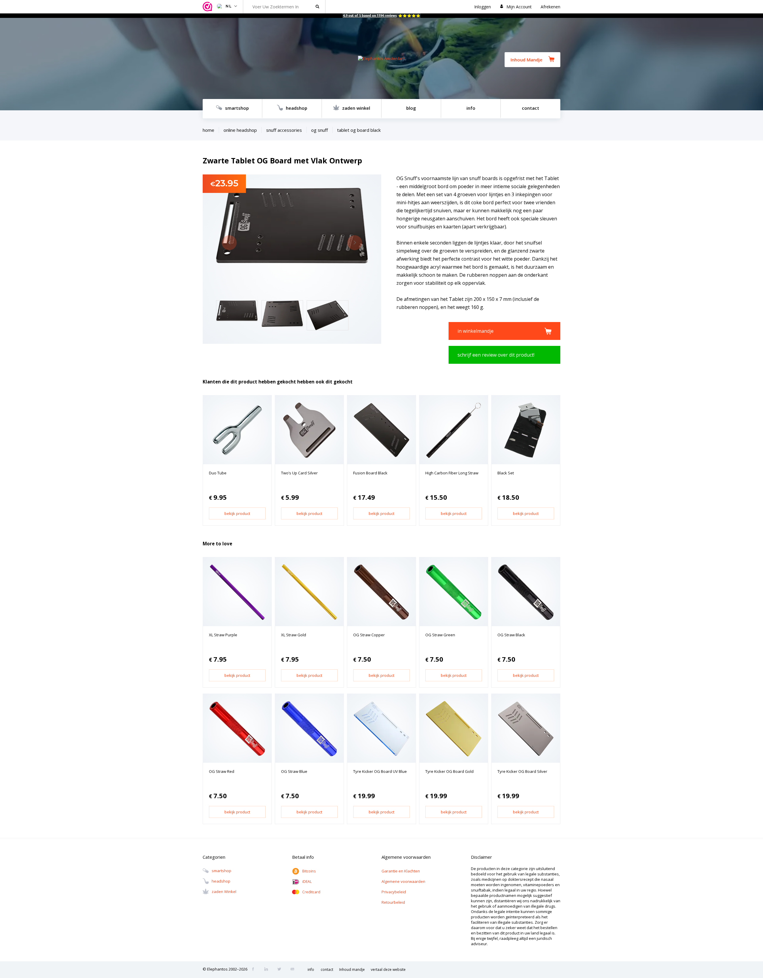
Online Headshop (240, 130)
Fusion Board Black (370, 473)
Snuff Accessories (284, 130)
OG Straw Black (511, 634)
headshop (296, 108)
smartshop (237, 108)
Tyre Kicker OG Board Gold (449, 771)
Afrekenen (550, 7)
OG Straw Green (440, 634)
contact (530, 108)
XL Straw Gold (293, 634)
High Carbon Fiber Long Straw (451, 473)
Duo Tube (218, 473)
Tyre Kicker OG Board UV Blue (380, 771)
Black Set (505, 473)
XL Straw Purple (223, 634)
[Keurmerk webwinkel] (208, 6)
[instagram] (268, 969)
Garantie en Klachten (401, 871)
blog (411, 108)
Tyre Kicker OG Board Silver (522, 771)
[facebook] (254, 969)
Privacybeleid (394, 892)
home (208, 130)
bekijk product (237, 513)
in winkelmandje (476, 331)
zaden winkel (356, 108)
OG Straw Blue (294, 771)
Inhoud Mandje (526, 60)
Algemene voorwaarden (403, 881)
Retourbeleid (393, 902)
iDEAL (307, 881)
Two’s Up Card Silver (299, 473)
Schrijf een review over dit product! (496, 355)
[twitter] (281, 969)
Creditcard (311, 892)
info (470, 108)
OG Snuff (319, 130)
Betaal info (303, 857)
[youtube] (294, 969)
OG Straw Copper (369, 634)
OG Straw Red (221, 771)
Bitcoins (309, 871)
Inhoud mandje (352, 969)
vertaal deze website (388, 969)
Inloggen (482, 7)
